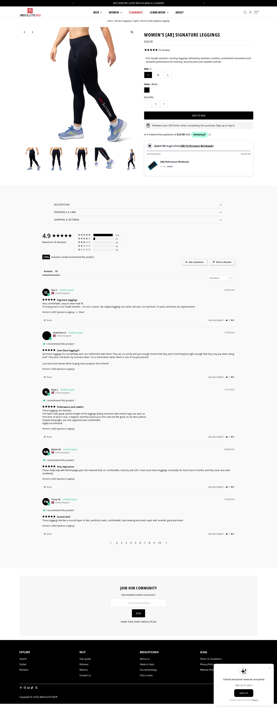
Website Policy (208, 669)
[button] (227, 320)
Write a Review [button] (223, 262)
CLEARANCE (136, 12)
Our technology (148, 669)
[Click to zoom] (132, 32)
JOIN (138, 613)
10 (159, 542)
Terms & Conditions (211, 658)
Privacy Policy (207, 664)
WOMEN (114, 12)
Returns (84, 669)
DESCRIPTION (62, 204)
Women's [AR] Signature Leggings (58, 312)
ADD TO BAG (199, 115)
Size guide (85, 658)
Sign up (220, 125)
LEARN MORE (158, 12)
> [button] (166, 542)
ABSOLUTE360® (48, 697)
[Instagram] (25, 688)
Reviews (23, 669)
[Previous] (24, 32)
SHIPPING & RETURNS (66, 219)
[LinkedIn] (28, 687)
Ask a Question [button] (196, 262)
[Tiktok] (32, 688)
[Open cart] (256, 12)
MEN (96, 12)
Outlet (22, 664)
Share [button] (49, 320)
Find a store (146, 675)
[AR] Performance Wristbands (196, 146)
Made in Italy (147, 664)
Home (110, 21)
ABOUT (180, 12)
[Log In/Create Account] (250, 12)
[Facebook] (20, 688)
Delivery (84, 664)
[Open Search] (245, 12)
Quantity (148, 97)
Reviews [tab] (48, 271)
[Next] (32, 32)
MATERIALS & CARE (65, 212)
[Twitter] (36, 688)
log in (231, 125)
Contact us (85, 675)
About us (145, 658)
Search (23, 658)
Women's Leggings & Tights (126, 21)
